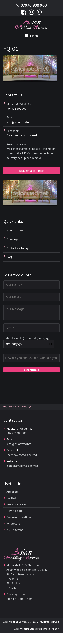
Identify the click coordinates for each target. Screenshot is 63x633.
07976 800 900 (34, 5)
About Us (12, 492)
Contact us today (17, 248)
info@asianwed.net (18, 122)
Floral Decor (21, 407)
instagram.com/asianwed (22, 466)
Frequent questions (18, 517)
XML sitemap (14, 530)
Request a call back (31, 171)
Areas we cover (16, 504)
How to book (14, 230)
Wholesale (13, 523)
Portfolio (11, 407)
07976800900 (17, 108)
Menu (33, 36)
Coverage (12, 239)
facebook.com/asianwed (21, 135)
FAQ (9, 257)
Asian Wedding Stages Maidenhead (31, 628)
